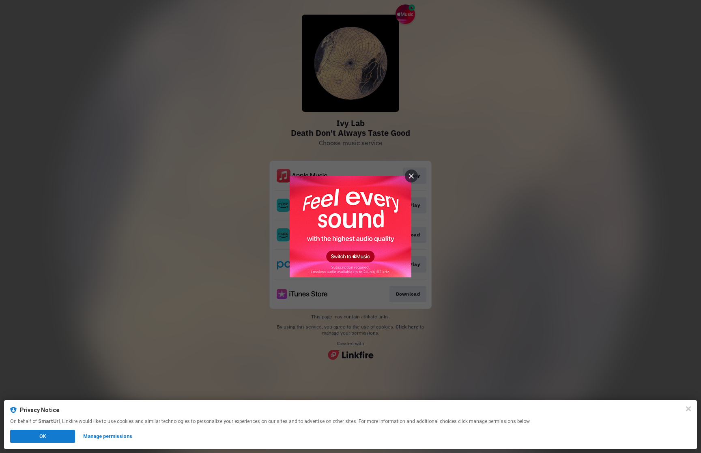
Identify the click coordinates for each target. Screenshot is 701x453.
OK (42, 436)
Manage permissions (107, 436)
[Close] (688, 408)
